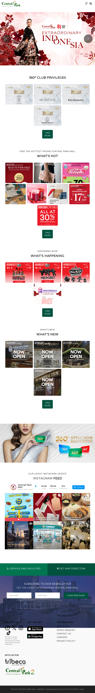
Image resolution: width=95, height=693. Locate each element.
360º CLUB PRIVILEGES (13, 86)
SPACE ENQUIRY (66, 630)
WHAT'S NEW (10, 342)
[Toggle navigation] (86, 3)
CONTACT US (64, 634)
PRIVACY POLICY (66, 641)
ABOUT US (63, 626)
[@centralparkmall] (13, 487)
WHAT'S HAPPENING (12, 264)
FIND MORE (48, 134)
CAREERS (62, 637)
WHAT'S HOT (10, 164)
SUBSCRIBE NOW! (76, 595)
